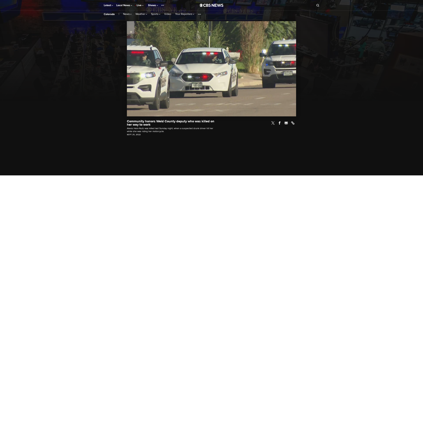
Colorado (109, 14)
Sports (155, 14)
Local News (123, 5)
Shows (152, 5)
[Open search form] (317, 5)
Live (139, 5)
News (126, 14)
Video (167, 14)
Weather (140, 14)
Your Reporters (184, 14)
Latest (108, 5)
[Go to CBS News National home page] (211, 5)
